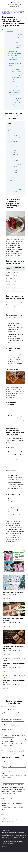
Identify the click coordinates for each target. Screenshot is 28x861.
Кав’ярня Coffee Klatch (9, 709)
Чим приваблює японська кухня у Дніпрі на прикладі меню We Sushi (13, 788)
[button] (14, 31)
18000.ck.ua (14, 2)
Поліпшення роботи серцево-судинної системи (17, 71)
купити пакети (5, 846)
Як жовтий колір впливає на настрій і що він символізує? (13, 740)
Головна (3, 11)
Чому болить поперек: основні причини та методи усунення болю (13, 725)
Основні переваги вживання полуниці (15, 63)
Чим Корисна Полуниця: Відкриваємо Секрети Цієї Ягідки (14, 53)
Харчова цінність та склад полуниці (14, 137)
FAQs (8, 11)
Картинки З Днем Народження (13, 592)
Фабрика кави (6, 818)
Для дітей (18, 98)
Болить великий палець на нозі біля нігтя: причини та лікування (13, 756)
